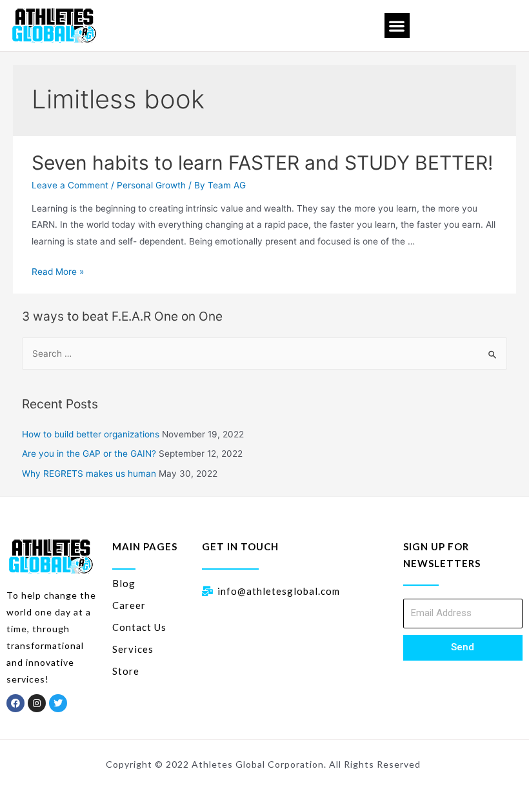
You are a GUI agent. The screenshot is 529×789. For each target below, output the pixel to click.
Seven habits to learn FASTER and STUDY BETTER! (262, 162)
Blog (123, 583)
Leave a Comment (70, 185)
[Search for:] (265, 353)
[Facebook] (15, 703)
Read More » (58, 271)
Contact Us (139, 627)
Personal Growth (151, 185)
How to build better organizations (90, 434)
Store (125, 671)
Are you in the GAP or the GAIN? (89, 453)
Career (129, 605)
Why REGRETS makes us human (89, 473)
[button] (397, 25)
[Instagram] (37, 703)
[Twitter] (58, 703)
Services (133, 649)
